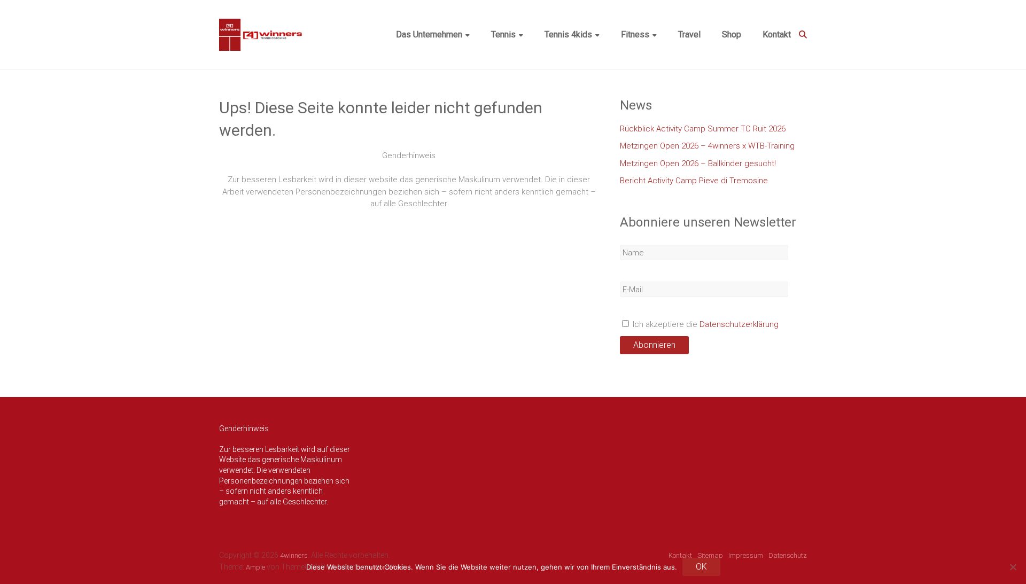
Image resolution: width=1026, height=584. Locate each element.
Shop (731, 34)
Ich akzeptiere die (705, 324)
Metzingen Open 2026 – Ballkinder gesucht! (698, 163)
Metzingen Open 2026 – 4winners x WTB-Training (707, 146)
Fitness (635, 34)
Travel (689, 34)
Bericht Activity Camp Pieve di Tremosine (694, 180)
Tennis (503, 34)
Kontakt (777, 34)
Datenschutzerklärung (739, 324)
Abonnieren (654, 345)
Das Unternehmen (429, 34)
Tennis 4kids (568, 34)
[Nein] (1012, 567)
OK (701, 567)
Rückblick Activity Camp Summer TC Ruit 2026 (703, 129)
